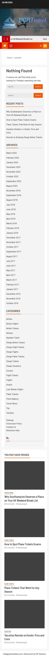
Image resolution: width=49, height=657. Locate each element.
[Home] (4, 46)
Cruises (9, 371)
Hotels (9, 385)
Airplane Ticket (12, 338)
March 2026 (11, 153)
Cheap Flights (12, 352)
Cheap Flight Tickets (15, 347)
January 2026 (12, 162)
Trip (8, 408)
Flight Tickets (12, 375)
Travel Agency (12, 399)
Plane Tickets (12, 394)
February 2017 (12, 284)
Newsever (28, 654)
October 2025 (12, 176)
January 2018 (12, 233)
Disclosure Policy (14, 423)
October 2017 (12, 247)
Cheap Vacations (13, 366)
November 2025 (13, 172)
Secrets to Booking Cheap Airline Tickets (24, 137)
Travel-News (11, 403)
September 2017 (13, 251)
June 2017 (11, 266)
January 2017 (12, 289)
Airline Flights (12, 324)
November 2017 (13, 242)
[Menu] (10, 46)
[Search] (40, 45)
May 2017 (10, 270)
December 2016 (13, 294)
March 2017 (11, 280)
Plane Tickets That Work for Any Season (24, 124)
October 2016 (12, 303)
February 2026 (12, 158)
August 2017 (11, 256)
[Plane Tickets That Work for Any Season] (24, 566)
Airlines (9, 333)
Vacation (10, 413)
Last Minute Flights (14, 389)
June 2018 (11, 209)
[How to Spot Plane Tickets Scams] (24, 523)
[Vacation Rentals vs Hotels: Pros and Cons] (24, 614)
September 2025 (13, 181)
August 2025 (11, 186)
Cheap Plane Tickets (15, 356)
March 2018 (11, 223)
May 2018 (10, 214)
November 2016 (13, 298)
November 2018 (13, 190)
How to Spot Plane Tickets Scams (21, 120)
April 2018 (10, 219)
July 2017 (10, 261)
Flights (9, 380)
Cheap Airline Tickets (15, 342)
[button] (10, 46)
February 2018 (12, 228)
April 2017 (10, 275)
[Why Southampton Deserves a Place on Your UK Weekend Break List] (24, 475)
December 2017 (13, 237)
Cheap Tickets (12, 361)
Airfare (9, 319)
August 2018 (11, 200)
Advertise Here (13, 430)
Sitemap (10, 420)
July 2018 (10, 205)
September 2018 (13, 195)
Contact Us (11, 427)
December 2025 (13, 167)
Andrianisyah (22, 504)
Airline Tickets (12, 328)
